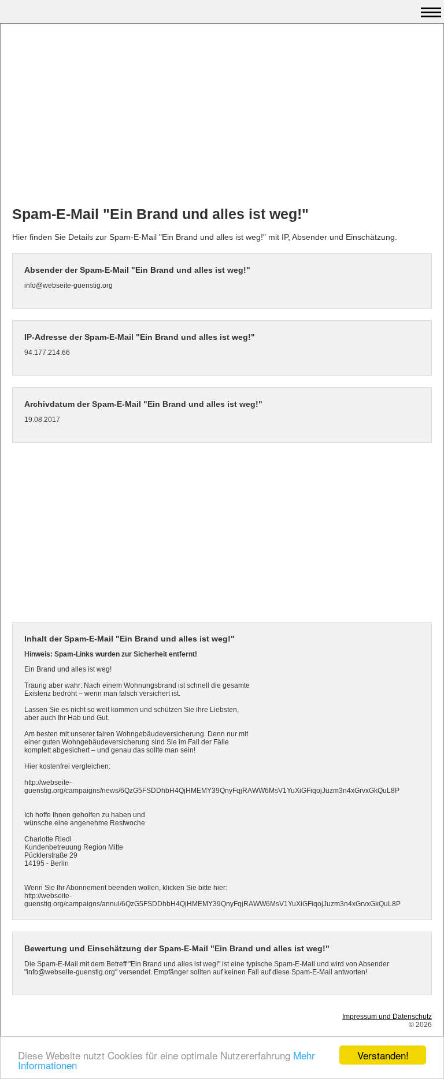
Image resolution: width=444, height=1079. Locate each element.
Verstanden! (383, 1055)
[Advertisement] (222, 116)
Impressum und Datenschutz (387, 1017)
